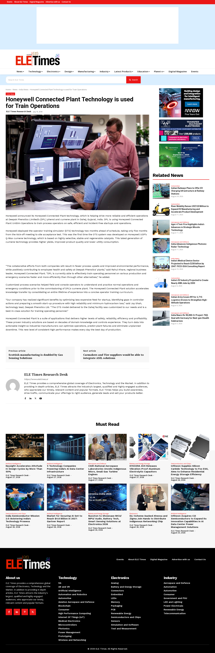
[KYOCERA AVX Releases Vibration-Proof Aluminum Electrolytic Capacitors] (149, 447)
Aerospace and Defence (180, 222)
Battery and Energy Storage (140, 463)
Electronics (134, 513)
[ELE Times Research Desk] (13, 385)
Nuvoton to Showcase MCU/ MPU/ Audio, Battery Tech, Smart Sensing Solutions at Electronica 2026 (105, 520)
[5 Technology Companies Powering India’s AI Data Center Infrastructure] (66, 447)
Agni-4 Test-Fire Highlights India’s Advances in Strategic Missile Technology (187, 227)
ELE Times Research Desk (18, 111)
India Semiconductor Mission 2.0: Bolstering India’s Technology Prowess (22, 518)
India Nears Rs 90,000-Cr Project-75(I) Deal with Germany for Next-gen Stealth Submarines (190, 318)
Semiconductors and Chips (181, 463)
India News (23, 89)
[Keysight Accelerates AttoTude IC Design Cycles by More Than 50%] (25, 447)
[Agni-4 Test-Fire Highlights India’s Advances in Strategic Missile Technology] (161, 227)
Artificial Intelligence (13, 463)
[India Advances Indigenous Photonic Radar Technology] (161, 245)
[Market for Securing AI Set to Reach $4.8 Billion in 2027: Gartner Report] (66, 497)
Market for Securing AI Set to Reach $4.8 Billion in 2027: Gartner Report (64, 518)
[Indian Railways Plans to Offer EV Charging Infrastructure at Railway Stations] (161, 191)
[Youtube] (40, 398)
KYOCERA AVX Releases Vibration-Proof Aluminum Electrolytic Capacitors (145, 468)
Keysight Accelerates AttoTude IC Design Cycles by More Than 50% (24, 468)
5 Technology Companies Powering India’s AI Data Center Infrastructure (65, 468)
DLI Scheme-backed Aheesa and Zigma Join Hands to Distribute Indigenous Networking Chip (148, 518)
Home (8, 89)
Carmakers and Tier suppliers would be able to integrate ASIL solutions (113, 356)
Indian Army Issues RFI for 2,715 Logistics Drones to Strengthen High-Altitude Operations (189, 300)
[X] (35, 398)
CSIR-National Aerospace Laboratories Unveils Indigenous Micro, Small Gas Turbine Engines (107, 470)
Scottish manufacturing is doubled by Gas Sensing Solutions (36, 356)
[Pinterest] (25, 612)
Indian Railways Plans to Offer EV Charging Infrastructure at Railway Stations (187, 191)
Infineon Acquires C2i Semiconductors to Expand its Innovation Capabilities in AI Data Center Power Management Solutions (189, 521)
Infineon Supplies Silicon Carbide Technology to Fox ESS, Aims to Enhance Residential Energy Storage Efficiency (189, 470)
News (15, 89)
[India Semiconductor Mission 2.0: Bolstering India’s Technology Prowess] (25, 497)
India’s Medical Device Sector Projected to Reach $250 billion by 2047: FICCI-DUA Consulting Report (188, 263)
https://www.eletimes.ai (36, 379)
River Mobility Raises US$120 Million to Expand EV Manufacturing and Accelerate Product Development (190, 209)
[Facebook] (25, 398)
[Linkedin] (30, 398)
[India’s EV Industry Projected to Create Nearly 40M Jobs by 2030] (161, 281)
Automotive (175, 186)
